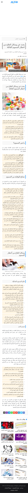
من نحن (21, 488)
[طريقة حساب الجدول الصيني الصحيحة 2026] (7, 425)
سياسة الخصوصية (15, 488)
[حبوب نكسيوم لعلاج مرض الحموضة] (21, 437)
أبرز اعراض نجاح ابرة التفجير (7, 441)
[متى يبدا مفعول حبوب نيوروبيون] (7, 460)
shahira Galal (24, 56)
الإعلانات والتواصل (14, 490)
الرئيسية (21, 39)
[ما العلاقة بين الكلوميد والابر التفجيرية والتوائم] (21, 460)
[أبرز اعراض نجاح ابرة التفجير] (7, 437)
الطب (16, 39)
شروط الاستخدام (8, 488)
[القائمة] (2, 2)
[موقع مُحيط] (14, 2)
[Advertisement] (14, 20)
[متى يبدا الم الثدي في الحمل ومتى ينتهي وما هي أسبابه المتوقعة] (7, 448)
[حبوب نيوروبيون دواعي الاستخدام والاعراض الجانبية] (21, 425)
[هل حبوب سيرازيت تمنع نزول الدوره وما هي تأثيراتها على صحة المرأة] (21, 472)
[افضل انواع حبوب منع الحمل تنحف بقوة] (21, 448)
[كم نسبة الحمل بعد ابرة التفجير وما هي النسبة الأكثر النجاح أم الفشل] (7, 472)
